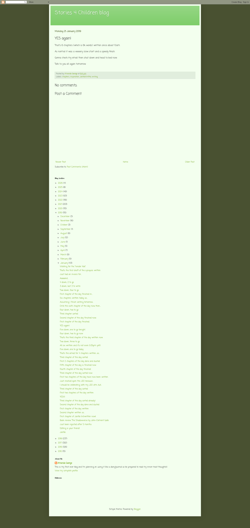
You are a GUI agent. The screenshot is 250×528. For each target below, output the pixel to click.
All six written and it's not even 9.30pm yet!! (80, 345)
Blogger (137, 509)
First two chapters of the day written (77, 392)
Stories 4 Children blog (82, 13)
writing (95, 76)
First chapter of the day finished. (75, 321)
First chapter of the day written (74, 408)
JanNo (63, 432)
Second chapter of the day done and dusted (79, 404)
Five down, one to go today (71, 349)
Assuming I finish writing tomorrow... (76, 302)
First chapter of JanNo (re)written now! (78, 416)
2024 (60, 191)
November (65, 220)
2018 (60, 438)
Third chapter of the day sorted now (76, 373)
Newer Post (61, 162)
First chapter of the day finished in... (76, 294)
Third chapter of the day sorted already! (77, 400)
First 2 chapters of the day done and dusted (80, 361)
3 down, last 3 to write (70, 286)
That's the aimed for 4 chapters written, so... (80, 353)
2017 (60, 442)
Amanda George (65, 463)
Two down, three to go (70, 341)
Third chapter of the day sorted (74, 357)
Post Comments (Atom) (77, 166)
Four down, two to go (69, 310)
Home (125, 162)
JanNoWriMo (85, 76)
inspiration (74, 76)
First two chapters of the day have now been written (84, 377)
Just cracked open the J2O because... (76, 381)
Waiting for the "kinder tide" (73, 266)
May (62, 246)
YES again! (65, 325)
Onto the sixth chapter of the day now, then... (80, 306)
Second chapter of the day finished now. (78, 317)
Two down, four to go (69, 290)
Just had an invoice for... (71, 274)
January (64, 263)
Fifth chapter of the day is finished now (78, 365)
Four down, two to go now (71, 333)
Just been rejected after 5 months (76, 424)
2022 (60, 200)
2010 (60, 451)
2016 (60, 447)
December (65, 216)
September (65, 229)
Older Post (189, 162)
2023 (60, 195)
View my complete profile (66, 470)
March (63, 254)
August (64, 233)
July (62, 237)
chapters (65, 76)
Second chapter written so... (72, 412)
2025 (60, 187)
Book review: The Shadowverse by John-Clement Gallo (84, 420)
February (64, 258)
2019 (60, 212)
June (63, 242)
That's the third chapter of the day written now (81, 337)
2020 (60, 208)
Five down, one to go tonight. (73, 329)
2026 (60, 183)
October (64, 224)
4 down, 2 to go (67, 282)
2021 (60, 204)
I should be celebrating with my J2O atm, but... (81, 385)
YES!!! (62, 396)
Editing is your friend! (70, 428)
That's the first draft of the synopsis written (80, 270)
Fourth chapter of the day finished (75, 369)
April (62, 250)
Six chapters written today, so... (74, 298)
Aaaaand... (64, 278)
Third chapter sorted (69, 313)
